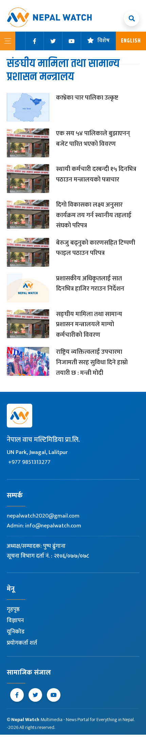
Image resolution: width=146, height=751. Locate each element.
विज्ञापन (15, 620)
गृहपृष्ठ (13, 609)
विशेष (103, 41)
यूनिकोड (15, 631)
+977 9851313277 (29, 462)
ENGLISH (131, 41)
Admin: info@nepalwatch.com (44, 525)
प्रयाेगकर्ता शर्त (22, 643)
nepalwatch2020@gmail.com (43, 516)
